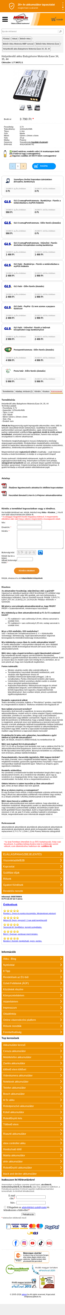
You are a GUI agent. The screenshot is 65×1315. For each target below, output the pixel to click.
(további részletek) (39, 142)
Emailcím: (6, 527)
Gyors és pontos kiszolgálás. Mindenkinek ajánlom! (29, 913)
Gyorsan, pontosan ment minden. (20, 934)
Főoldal (6, 39)
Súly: (6, 138)
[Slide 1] (62, 2)
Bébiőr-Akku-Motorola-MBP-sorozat (18, 44)
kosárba (44, 166)
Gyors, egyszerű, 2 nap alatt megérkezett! (25, 920)
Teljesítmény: (9, 129)
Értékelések (10, 904)
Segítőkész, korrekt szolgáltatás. (22, 927)
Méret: (6, 136)
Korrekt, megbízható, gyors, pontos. (22, 941)
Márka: (7, 140)
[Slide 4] (62, 9)
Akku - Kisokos (48, 512)
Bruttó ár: (8, 119)
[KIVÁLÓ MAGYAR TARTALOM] (44, 1274)
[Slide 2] (62, 5)
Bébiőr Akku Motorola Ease (47, 44)
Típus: (6, 131)
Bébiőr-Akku (25, 39)
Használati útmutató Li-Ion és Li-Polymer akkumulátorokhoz (35, 495)
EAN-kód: (8, 144)
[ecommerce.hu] (31, 1262)
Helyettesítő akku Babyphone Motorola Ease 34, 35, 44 (26, 49)
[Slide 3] (62, 7)
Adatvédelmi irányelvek (32, 578)
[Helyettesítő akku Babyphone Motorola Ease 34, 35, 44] (31, 102)
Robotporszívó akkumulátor (18, 1106)
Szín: (6, 133)
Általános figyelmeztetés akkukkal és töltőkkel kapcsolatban (36, 488)
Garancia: (8, 142)
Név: (4, 523)
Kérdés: (5, 531)
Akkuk (14, 39)
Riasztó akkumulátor (14, 1133)
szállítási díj (46, 846)
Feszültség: (9, 127)
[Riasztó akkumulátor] (32, 1129)
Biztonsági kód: (8, 552)
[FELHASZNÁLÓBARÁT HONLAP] (17, 1274)
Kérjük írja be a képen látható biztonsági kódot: (9, 559)
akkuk (24, 1294)
